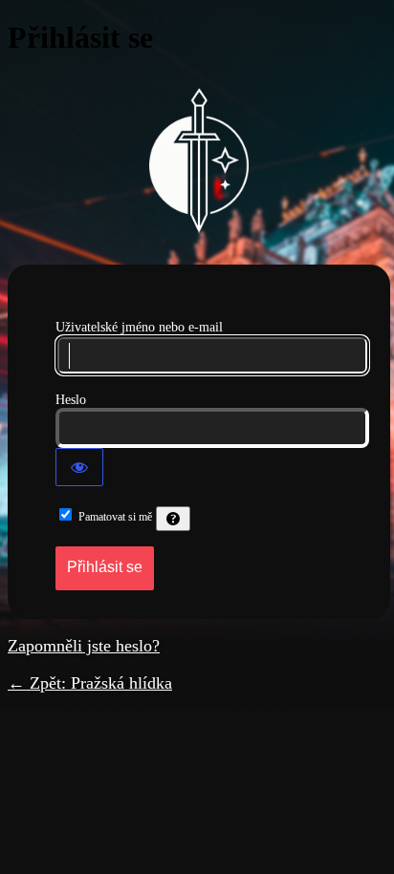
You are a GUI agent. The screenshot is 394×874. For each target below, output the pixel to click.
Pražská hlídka (199, 160)
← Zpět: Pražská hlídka (90, 683)
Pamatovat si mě (115, 516)
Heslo (70, 400)
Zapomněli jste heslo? (84, 645)
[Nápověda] (173, 518)
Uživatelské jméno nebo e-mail (139, 327)
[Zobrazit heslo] (79, 467)
